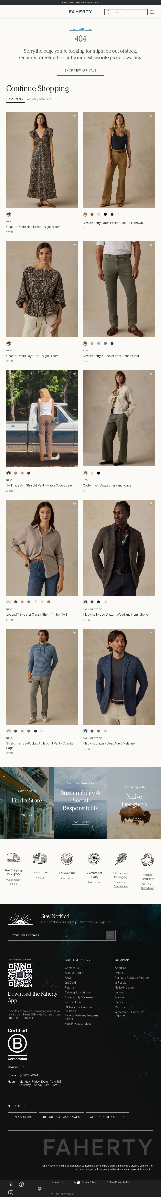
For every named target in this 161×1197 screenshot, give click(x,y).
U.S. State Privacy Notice (117, 1182)
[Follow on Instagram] (11, 1192)
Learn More (80, 822)
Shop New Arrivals (80, 70)
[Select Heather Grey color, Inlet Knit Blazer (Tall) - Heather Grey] (105, 731)
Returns (69, 987)
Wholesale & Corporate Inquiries (129, 1014)
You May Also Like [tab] (39, 99)
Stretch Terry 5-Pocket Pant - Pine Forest (111, 356)
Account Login (74, 973)
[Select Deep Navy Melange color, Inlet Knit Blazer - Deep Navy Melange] (85, 731)
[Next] (155, 2)
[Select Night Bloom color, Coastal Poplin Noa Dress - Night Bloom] (8, 214)
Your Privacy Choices (78, 1023)
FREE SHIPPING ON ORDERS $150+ (80, 2)
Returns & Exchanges (61, 1117)
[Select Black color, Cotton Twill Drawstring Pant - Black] (98, 473)
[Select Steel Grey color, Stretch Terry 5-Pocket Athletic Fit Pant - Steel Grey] (105, 343)
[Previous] (5, 2)
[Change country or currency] (42, 1189)
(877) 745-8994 (29, 1075)
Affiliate (119, 997)
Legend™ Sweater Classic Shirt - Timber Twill (36, 614)
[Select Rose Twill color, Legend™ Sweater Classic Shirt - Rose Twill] (22, 602)
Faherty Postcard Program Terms (81, 1017)
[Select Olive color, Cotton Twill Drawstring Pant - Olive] (85, 473)
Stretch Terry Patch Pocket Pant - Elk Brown (113, 223)
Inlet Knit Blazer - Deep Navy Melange (109, 743)
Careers (120, 1007)
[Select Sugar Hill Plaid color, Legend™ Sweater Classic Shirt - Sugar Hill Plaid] (15, 602)
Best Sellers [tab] (14, 99)
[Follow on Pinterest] (11, 1184)
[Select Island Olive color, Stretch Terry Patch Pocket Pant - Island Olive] (92, 214)
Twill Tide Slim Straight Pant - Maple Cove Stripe (39, 485)
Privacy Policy (89, 1182)
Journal (119, 992)
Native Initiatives (125, 987)
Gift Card (70, 982)
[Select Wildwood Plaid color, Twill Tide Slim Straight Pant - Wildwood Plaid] (15, 473)
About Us (120, 968)
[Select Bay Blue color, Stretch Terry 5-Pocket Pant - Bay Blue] (98, 343)
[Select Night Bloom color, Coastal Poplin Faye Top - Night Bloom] (8, 343)
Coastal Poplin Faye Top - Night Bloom (32, 356)
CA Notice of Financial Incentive (78, 1009)
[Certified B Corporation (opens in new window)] (35, 1044)
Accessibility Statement (79, 997)
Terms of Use (73, 1002)
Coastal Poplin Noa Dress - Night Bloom (33, 227)
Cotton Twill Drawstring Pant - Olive (107, 485)
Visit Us (26, 815)
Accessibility (58, 1182)
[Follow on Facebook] (21, 1184)
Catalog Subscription (78, 992)
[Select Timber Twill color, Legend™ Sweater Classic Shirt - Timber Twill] (8, 602)
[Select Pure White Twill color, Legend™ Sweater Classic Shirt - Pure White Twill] (35, 602)
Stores (119, 1002)
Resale (121, 982)
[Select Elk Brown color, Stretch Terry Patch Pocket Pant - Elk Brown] (85, 214)
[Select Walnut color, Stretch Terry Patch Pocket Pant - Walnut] (112, 214)
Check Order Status (107, 1117)
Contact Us (72, 968)
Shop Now (134, 818)
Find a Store (22, 1117)
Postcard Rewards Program (132, 977)
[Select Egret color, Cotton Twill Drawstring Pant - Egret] (92, 473)
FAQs (68, 977)
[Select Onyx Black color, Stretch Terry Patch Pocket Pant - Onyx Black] (105, 214)
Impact (119, 973)
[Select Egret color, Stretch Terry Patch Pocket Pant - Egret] (98, 214)
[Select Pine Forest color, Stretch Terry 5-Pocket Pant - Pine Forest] (85, 343)
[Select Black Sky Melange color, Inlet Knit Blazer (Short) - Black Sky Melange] (92, 731)
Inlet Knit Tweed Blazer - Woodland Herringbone (115, 614)
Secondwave (147, 888)
